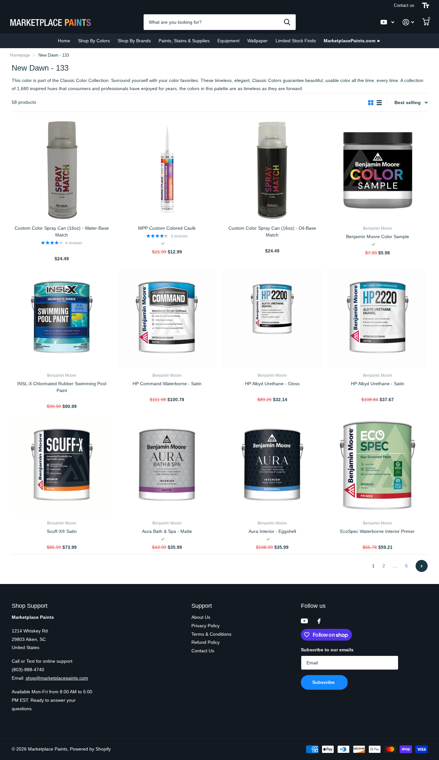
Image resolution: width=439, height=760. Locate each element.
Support (201, 606)
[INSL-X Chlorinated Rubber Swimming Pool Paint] (62, 317)
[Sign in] (408, 22)
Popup (62, 250)
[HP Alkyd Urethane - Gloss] (272, 317)
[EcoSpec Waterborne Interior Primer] (378, 465)
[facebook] (319, 621)
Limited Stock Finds (296, 40)
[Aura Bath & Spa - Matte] (167, 465)
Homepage (20, 55)
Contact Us (202, 650)
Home (64, 40)
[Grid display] (370, 102)
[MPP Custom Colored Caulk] (167, 170)
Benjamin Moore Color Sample (377, 236)
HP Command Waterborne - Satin (167, 383)
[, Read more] (387, 22)
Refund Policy (205, 642)
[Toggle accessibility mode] (425, 5)
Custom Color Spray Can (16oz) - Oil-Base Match (272, 231)
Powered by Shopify (90, 749)
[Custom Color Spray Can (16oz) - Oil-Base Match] (272, 170)
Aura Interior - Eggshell (272, 531)
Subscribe (324, 682)
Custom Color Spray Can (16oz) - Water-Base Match (62, 231)
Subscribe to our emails (327, 649)
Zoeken (287, 22)
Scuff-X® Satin (62, 531)
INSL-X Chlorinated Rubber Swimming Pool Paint (61, 387)
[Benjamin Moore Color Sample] (378, 170)
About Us (200, 617)
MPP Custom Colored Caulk (167, 228)
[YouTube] (304, 620)
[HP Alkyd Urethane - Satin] (378, 317)
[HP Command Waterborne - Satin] (167, 317)
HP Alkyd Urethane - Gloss (272, 383)
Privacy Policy (205, 625)
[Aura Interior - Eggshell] (272, 465)
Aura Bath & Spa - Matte (167, 531)
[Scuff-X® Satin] (62, 465)
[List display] (379, 102)
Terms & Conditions (211, 634)
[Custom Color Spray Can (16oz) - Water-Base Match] (62, 170)
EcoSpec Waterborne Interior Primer (377, 531)
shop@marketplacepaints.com (57, 678)
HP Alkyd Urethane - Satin (377, 383)
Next (422, 566)
